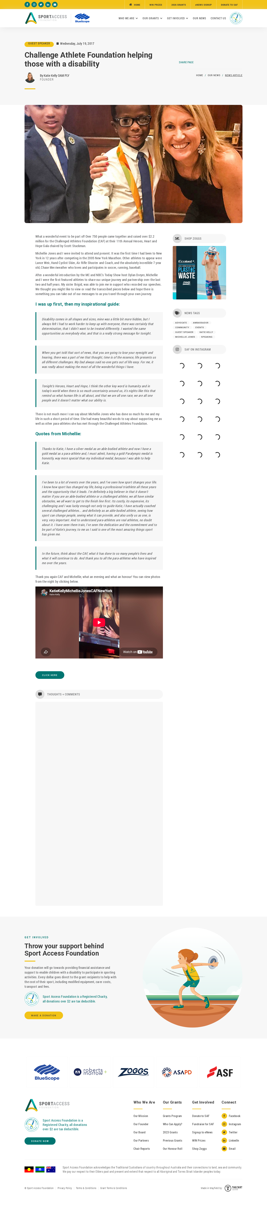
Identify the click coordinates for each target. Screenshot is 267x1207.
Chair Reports (142, 1148)
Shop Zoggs (199, 1148)
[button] (128, 18)
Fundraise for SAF (203, 1124)
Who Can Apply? (172, 1124)
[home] (46, 18)
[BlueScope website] (82, 18)
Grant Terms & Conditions (113, 1188)
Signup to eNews (202, 1132)
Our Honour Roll (173, 1148)
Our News (214, 75)
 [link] (27, 4)
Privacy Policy (65, 1188)
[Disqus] (99, 753)
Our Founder (141, 1124)
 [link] (48, 4)
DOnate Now (40, 1141)
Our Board (140, 1132)
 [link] (55, 4)
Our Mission (141, 1116)
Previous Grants (172, 1140)
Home (199, 75)
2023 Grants (170, 1132)
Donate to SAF (201, 1116)
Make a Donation (43, 1015)
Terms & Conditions (86, 1188)
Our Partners (141, 1140)
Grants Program (172, 1116)
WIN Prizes (198, 1140)
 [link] (41, 4)
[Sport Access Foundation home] (47, 1105)
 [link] (34, 4)
